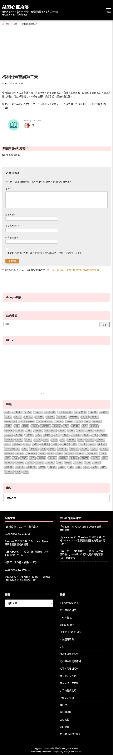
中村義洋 (101, 439)
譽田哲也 (52, 458)
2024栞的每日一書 (12, 449)
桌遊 (15, 458)
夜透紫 (52, 449)
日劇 (16, 426)
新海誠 (68, 462)
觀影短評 (9, 430)
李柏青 (66, 435)
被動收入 (52, 467)
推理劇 (25, 426)
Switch (27, 444)
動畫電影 (57, 426)
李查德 (42, 467)
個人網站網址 (11, 237)
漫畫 (80, 439)
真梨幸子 (20, 462)
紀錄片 (90, 430)
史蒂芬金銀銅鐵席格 (70, 661)
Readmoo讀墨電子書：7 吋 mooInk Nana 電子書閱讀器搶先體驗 (26, 543)
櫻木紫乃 (80, 453)
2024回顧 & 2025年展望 (17, 534)
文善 (66, 426)
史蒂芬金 (30, 435)
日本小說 (38, 412)
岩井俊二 (74, 458)
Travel (55, 439)
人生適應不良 (67, 639)
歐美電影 (9, 462)
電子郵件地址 (12, 226)
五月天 (8, 417)
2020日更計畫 (81, 412)
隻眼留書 (64, 727)
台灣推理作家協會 (65, 412)
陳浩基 (8, 426)
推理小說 (17, 412)
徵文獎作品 (61, 417)
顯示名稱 (10, 214)
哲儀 (26, 472)
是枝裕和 (17, 444)
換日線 (63, 705)
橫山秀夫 (74, 449)
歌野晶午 (69, 453)
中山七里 (9, 439)
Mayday (18, 417)
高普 (24, 449)
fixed (7, 444)
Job (6, 83)
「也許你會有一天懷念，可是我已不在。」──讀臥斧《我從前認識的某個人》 (81, 554)
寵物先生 (75, 426)
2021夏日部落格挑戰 (27, 421)
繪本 (32, 458)
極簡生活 (20, 467)
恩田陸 (79, 421)
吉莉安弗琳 (31, 453)
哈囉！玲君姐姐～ (69, 668)
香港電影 (104, 435)
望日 (18, 472)
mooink (8, 435)
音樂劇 (30, 462)
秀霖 (46, 439)
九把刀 (103, 453)
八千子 (94, 449)
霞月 (43, 449)
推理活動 (40, 417)
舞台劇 (35, 426)
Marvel (92, 444)
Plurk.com (44, 394)
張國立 (28, 439)
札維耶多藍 (62, 449)
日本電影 (104, 412)
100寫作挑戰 (50, 412)
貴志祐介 (51, 462)
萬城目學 (9, 453)
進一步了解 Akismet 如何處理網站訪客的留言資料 (73, 270)
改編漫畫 (38, 430)
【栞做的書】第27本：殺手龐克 (21, 526)
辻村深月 (76, 435)
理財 (7, 458)
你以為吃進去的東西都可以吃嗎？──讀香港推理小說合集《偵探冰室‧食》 (27, 579)
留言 (8, 189)
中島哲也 (40, 462)
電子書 (85, 417)
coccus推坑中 (67, 617)
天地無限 (19, 435)
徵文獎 (83, 444)
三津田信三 (31, 467)
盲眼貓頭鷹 (66, 712)
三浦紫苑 (65, 444)
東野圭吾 (95, 417)
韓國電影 (34, 449)
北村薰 (55, 444)
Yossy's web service (72, 752)
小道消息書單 (50, 430)
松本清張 (90, 439)
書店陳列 (50, 417)
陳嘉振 (42, 453)
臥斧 (84, 426)
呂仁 (38, 435)
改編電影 (93, 412)
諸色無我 (64, 719)
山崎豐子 (104, 449)
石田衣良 (95, 458)
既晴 (50, 453)
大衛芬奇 (20, 453)
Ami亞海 (84, 449)
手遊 (74, 444)
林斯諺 (19, 439)
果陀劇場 (85, 458)
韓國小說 (102, 444)
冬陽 (62, 647)
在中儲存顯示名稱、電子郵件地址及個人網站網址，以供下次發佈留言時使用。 (44, 253)
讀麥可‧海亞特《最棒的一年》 (21, 562)
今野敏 (59, 453)
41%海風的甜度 (68, 610)
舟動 (78, 467)
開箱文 (24, 458)
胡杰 (35, 444)
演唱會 (71, 430)
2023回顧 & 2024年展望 (17, 570)
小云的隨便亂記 (68, 690)
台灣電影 (94, 426)
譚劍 (71, 467)
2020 (88, 462)
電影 (59, 462)
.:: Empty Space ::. (69, 603)
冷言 (94, 435)
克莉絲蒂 (100, 430)
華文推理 (28, 412)
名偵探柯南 (45, 426)
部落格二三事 (10, 421)
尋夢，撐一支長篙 (69, 683)
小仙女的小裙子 (68, 698)
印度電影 (78, 462)
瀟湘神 (62, 467)
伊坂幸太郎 (74, 417)
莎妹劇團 (45, 444)
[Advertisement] (56, 48)
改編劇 (69, 421)
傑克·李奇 (9, 467)
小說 (7, 412)
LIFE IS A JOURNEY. (71, 632)
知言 (103, 467)
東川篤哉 (42, 458)
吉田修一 (48, 435)
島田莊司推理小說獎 (45, 421)
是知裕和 (9, 472)
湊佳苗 (80, 430)
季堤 (86, 467)
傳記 (104, 458)
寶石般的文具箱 (68, 676)
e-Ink (87, 421)
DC (63, 439)
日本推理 (71, 439)
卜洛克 (37, 439)
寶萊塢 (95, 467)
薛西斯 (62, 430)
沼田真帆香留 (92, 453)
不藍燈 (86, 435)
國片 (29, 430)
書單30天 (29, 417)
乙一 (57, 435)
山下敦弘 (63, 458)
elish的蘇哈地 (67, 625)
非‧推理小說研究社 (70, 734)
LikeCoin (20, 430)
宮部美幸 (97, 421)
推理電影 (60, 421)
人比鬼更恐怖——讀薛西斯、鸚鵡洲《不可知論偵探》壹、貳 (27, 553)
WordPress (46, 752)
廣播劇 (97, 462)
